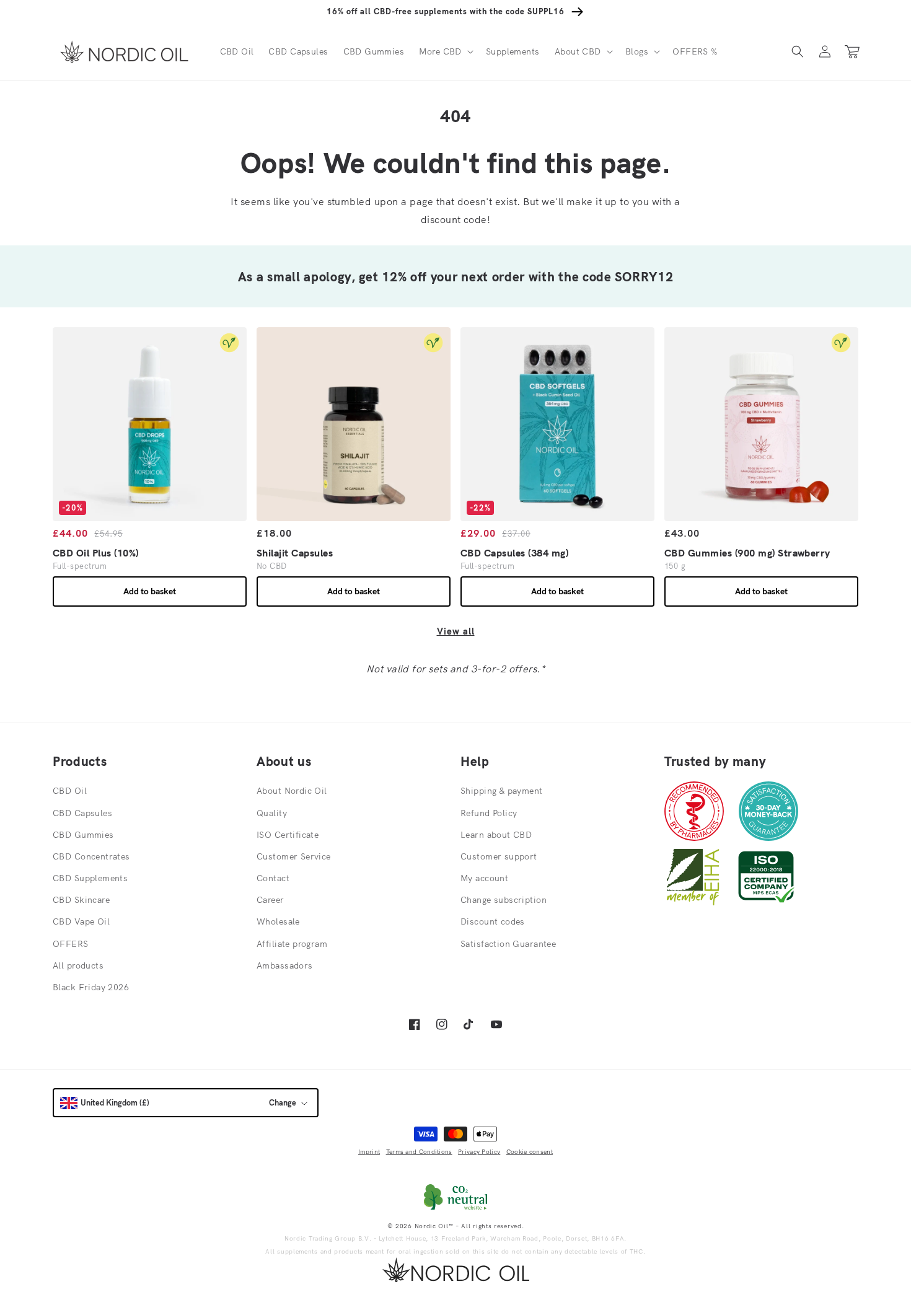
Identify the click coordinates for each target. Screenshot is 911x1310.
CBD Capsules (82, 813)
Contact (273, 878)
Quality (272, 813)
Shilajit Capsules (295, 553)
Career (270, 899)
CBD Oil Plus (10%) (96, 553)
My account (484, 878)
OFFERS (71, 943)
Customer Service (294, 856)
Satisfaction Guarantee (508, 943)
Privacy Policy (479, 1152)
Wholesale (278, 921)
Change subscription (503, 899)
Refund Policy (488, 813)
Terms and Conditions (419, 1152)
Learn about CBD (496, 834)
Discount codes (492, 921)
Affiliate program (292, 943)
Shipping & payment (501, 790)
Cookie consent (529, 1152)
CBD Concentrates (91, 856)
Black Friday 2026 (91, 987)
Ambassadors (285, 965)
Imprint (369, 1152)
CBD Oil (70, 790)
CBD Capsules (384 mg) (514, 553)
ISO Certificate (288, 834)
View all (456, 631)
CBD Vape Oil (81, 921)
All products (78, 965)
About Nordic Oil (292, 790)
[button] (444, 51)
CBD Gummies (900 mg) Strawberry (747, 553)
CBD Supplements (90, 878)
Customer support (498, 856)
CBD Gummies (83, 834)
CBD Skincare (81, 899)
